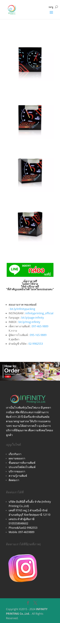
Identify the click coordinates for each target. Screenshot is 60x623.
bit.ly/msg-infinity (29, 322)
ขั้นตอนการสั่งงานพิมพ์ (22, 463)
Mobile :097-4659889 (21, 532)
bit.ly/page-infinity (32, 317)
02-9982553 (35, 344)
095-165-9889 (38, 335)
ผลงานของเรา (17, 458)
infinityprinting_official (39, 313)
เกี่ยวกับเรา (15, 454)
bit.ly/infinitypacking (22, 309)
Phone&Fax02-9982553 (23, 528)
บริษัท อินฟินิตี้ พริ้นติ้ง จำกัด (25, 501)
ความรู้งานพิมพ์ (18, 476)
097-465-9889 (40, 326)
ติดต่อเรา (14, 480)
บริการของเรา (17, 471)
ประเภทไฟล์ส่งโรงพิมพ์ (22, 467)
